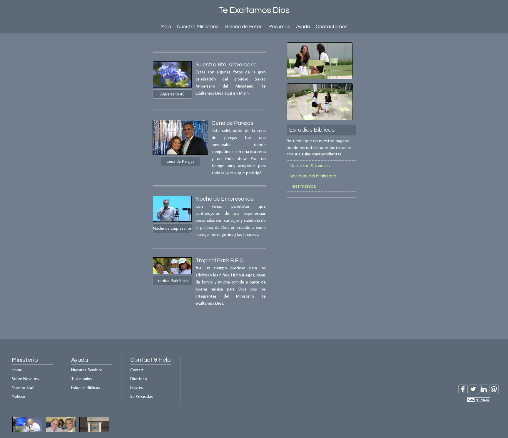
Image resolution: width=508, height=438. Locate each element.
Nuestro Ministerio (198, 26)
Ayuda (303, 26)
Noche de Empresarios (172, 228)
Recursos (279, 26)
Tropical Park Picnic (172, 280)
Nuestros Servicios (310, 165)
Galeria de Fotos (244, 26)
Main (166, 26)
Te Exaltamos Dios (254, 10)
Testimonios (303, 186)
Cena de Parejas (180, 161)
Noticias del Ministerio (313, 176)
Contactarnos (331, 26)
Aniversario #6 (172, 94)
